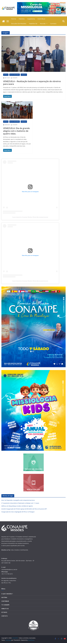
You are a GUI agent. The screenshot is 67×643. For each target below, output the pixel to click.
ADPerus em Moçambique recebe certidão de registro (17, 506)
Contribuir (41, 19)
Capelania (31, 19)
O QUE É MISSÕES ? (7, 594)
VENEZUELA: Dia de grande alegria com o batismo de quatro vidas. (16, 131)
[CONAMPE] (3, 21)
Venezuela (23, 74)
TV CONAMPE (5, 605)
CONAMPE (14, 78)
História (22, 19)
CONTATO (4, 616)
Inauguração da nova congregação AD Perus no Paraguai (17, 512)
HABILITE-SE (5, 608)
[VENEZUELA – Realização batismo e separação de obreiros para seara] (33, 54)
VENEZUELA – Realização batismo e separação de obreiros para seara (32, 82)
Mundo (43, 23)
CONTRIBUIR (5, 601)
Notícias (6, 74)
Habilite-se (33, 23)
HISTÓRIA (4, 597)
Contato (53, 23)
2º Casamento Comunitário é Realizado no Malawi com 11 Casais (20, 503)
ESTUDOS (4, 612)
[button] (46, 23)
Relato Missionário (14, 74)
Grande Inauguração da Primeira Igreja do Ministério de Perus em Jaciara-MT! (24, 509)
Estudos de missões (18, 23)
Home (13, 19)
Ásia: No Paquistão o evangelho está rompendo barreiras (18, 500)
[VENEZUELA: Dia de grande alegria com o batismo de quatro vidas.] (17, 110)
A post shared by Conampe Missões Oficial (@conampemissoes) (30, 217)
